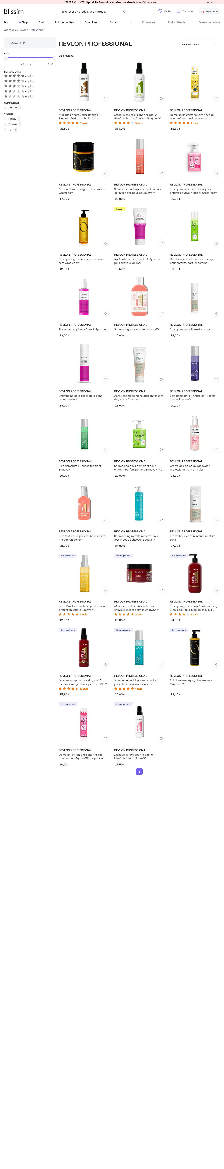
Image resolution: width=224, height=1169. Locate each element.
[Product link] (84, 93)
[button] (112, 2)
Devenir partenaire (209, 22)
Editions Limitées (64, 22)
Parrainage (148, 22)
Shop (25, 22)
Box (6, 22)
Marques (10, 29)
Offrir (41, 22)
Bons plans (91, 22)
